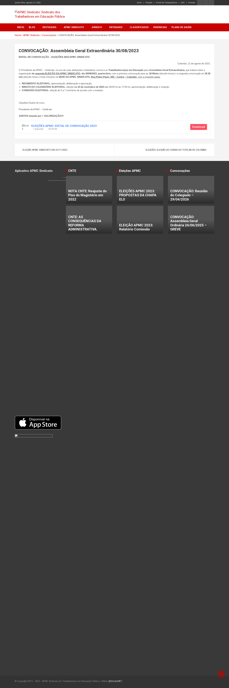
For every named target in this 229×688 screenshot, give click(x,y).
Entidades (115, 27)
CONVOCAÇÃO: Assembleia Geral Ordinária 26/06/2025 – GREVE (188, 223)
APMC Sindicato (74, 27)
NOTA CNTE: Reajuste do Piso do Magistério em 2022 (87, 195)
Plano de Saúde (182, 27)
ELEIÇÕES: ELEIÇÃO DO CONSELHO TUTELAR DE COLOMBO (176, 149)
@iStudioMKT (115, 681)
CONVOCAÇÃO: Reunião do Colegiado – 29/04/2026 (189, 195)
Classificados (139, 27)
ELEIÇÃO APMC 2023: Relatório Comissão (136, 227)
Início (139, 2)
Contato (191, 2)
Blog (32, 27)
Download (198, 126)
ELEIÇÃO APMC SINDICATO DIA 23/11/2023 (45, 149)
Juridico (96, 27)
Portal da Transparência (166, 2)
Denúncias (160, 27)
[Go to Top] (221, 674)
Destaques (49, 27)
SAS (183, 2)
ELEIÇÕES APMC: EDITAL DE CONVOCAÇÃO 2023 (64, 126)
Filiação (148, 2)
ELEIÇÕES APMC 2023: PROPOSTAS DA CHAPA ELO (137, 195)
